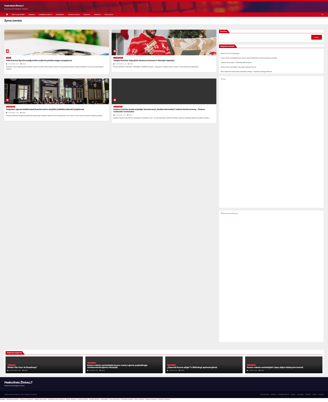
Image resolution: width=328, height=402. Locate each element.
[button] (322, 14)
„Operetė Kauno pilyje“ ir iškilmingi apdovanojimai (236, 62)
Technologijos (74, 14)
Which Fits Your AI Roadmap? (230, 53)
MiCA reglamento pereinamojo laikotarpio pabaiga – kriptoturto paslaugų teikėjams (246, 71)
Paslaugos (109, 14)
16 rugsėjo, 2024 (120, 115)
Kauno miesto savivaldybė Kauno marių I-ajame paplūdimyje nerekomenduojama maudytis (249, 58)
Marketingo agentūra (12, 399)
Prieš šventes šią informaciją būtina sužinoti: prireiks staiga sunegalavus (39, 60)
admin (24, 64)
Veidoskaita (104, 399)
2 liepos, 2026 (252, 370)
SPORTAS (87, 14)
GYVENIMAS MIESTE (45, 14)
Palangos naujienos (164, 399)
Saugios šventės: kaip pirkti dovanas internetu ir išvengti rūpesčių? (144, 60)
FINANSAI (31, 14)
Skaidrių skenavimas (40, 399)
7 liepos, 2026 (173, 370)
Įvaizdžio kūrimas (94, 399)
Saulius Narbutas (82, 399)
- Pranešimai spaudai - (127, 399)
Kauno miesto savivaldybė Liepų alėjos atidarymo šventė (238, 67)
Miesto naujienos (71, 399)
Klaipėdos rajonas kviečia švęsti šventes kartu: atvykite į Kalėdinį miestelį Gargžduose (45, 109)
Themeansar (34, 394)
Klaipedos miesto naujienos (56, 399)
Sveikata (97, 14)
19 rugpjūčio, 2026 (15, 370)
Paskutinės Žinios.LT (14, 5)
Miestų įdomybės (18, 14)
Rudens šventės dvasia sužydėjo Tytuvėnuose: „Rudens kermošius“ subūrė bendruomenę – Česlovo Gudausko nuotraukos (159, 110)
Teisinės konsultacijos (26, 399)
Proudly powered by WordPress (12, 394)
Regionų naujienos (151, 399)
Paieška (223, 31)
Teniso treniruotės (114, 399)
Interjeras (60, 14)
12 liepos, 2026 (93, 370)
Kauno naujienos (139, 399)
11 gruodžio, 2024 (13, 112)
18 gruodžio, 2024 (121, 64)
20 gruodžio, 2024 (13, 64)
